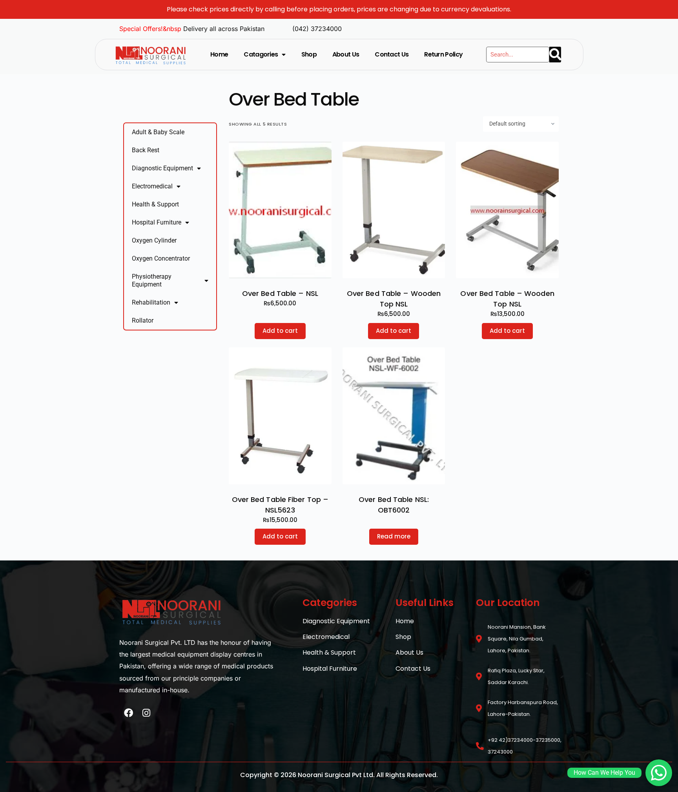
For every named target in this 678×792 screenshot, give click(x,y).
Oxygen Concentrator (161, 258)
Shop (309, 54)
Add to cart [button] (280, 331)
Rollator (142, 320)
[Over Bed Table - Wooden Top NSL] (394, 210)
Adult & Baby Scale (158, 132)
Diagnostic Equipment (162, 168)
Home (219, 54)
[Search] (555, 54)
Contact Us (391, 54)
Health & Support (155, 204)
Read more (393, 536)
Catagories (261, 54)
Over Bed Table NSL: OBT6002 (394, 505)
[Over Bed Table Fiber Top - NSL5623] (280, 415)
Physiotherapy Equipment (151, 280)
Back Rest (145, 150)
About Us (345, 54)
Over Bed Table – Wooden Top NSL (394, 298)
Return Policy (443, 54)
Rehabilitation (151, 302)
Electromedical (152, 186)
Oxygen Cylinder (154, 240)
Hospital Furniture (156, 222)
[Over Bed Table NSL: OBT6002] (394, 415)
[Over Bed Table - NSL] (280, 210)
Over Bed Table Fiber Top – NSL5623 (280, 505)
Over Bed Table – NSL (280, 293)
